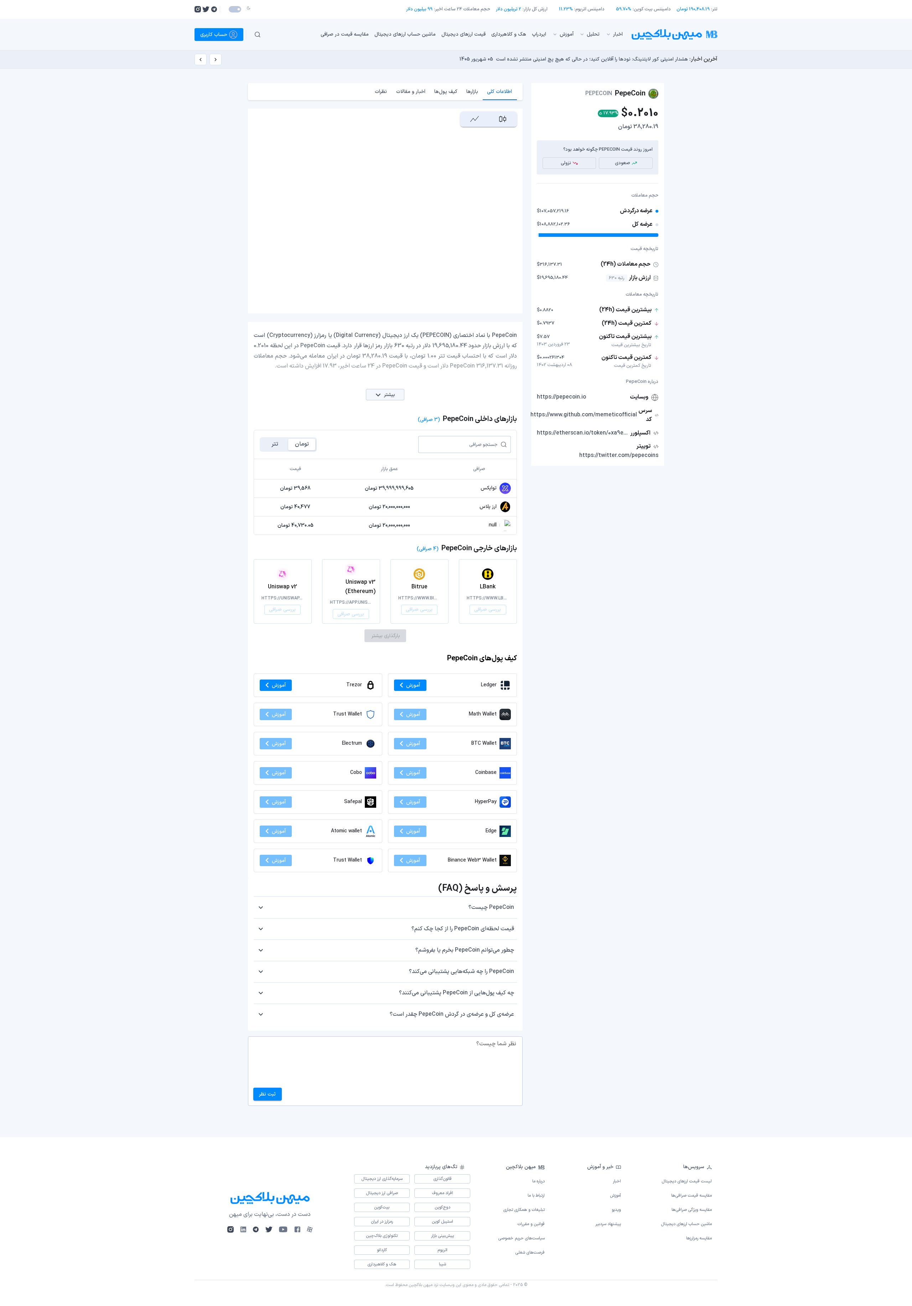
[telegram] (214, 9)
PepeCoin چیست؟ (491, 907)
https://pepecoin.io (561, 397)
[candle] (502, 119)
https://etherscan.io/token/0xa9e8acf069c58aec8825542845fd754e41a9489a (583, 433)
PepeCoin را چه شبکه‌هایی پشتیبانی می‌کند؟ (461, 971)
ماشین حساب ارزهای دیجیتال (405, 34)
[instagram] (198, 9)
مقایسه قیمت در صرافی (345, 34)
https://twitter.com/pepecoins (618, 455)
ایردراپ (539, 34)
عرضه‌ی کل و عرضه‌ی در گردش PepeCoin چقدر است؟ (452, 1014)
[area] (474, 119)
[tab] (500, 91)
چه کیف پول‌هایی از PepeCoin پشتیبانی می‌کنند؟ (456, 993)
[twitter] (205, 9)
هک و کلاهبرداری (508, 34)
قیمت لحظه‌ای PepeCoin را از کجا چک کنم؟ (462, 929)
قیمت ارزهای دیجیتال (463, 34)
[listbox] (448, 34)
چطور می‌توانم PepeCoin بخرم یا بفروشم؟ (464, 950)
